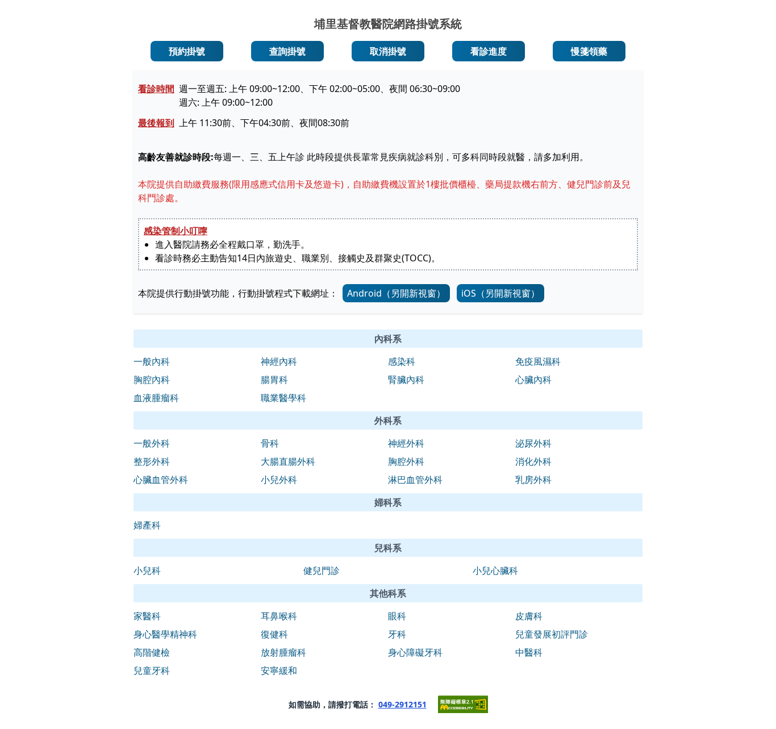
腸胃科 (274, 379)
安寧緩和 (279, 670)
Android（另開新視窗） (396, 293)
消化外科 (533, 461)
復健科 (274, 634)
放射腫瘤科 (283, 652)
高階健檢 (151, 652)
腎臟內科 (406, 379)
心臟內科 (533, 379)
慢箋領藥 (589, 51)
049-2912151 (402, 704)
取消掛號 (388, 51)
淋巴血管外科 (415, 479)
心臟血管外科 (160, 479)
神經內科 (279, 361)
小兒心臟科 (495, 570)
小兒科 (147, 570)
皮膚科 (529, 616)
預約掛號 (187, 51)
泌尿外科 (533, 443)
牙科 (397, 634)
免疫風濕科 (538, 361)
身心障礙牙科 (415, 652)
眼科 (397, 616)
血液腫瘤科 (156, 397)
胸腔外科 (406, 461)
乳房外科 (533, 479)
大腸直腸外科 (288, 461)
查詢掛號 (287, 51)
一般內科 (151, 361)
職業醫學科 (283, 397)
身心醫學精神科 (165, 634)
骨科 (270, 443)
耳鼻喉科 (279, 616)
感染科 (401, 361)
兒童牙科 (151, 670)
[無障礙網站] (463, 704)
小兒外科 (279, 479)
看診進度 (488, 51)
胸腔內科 (151, 379)
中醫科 (529, 652)
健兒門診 (321, 570)
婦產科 (147, 525)
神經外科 (406, 443)
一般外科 (151, 443)
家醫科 (147, 616)
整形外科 (151, 461)
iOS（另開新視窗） (500, 293)
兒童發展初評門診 (551, 634)
